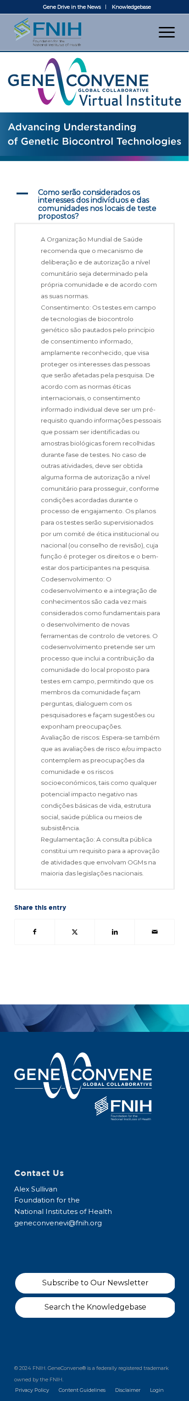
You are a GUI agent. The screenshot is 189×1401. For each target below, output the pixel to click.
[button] (94, 204)
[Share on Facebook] (35, 932)
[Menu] (162, 32)
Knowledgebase (131, 7)
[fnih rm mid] (78, 32)
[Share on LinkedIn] (114, 932)
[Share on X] (74, 932)
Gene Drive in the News (72, 7)
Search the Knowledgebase (95, 1307)
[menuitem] (72, 7)
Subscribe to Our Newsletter (95, 1282)
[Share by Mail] (154, 932)
